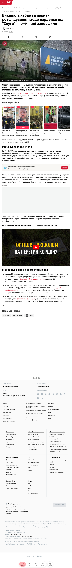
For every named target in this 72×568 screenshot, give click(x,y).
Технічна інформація (32, 420)
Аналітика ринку (11, 483)
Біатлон (30, 491)
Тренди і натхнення (12, 488)
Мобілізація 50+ (54, 439)
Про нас (5, 403)
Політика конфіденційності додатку (36, 410)
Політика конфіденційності (33, 403)
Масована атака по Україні (36, 444)
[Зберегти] (63, 36)
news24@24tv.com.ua (10, 386)
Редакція (5, 406)
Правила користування (9, 421)
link (38, 394)
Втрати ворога (32, 449)
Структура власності (54, 409)
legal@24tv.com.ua (27, 536)
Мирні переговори (33, 439)
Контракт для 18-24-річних (58, 444)
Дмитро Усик (10, 28)
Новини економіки (12, 457)
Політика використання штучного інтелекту (35, 407)
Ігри (49, 418)
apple (20, 544)
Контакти (51, 403)
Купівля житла (10, 486)
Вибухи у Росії (32, 447)
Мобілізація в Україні (57, 432)
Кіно (29, 457)
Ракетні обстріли (33, 434)
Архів (49, 412)
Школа (52, 464)
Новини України (14, 8)
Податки (8, 472)
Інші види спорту (33, 493)
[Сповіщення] (70, 2)
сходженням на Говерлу (25, 299)
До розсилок (59, 505)
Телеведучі (6, 415)
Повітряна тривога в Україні (36, 442)
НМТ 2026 (52, 467)
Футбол (30, 486)
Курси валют (10, 462)
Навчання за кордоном (57, 472)
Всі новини (10, 432)
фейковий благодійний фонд (32, 279)
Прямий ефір (10, 439)
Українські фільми (33, 462)
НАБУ (11, 32)
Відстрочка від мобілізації (58, 446)
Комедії (30, 467)
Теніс (29, 488)
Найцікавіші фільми (34, 460)
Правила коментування (32, 416)
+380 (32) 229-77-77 (15, 534)
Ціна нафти (9, 460)
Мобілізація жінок (55, 441)
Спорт (30, 481)
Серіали (30, 470)
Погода (8, 447)
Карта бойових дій (33, 437)
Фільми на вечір (33, 465)
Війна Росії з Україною (36, 432)
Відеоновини (10, 442)
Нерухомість (10, 481)
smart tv (31, 544)
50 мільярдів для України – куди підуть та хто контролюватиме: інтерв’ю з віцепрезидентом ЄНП (34, 141)
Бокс (29, 483)
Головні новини (11, 434)
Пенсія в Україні (11, 475)
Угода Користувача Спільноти (34, 413)
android (10, 544)
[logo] (8, 2)
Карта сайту (51, 415)
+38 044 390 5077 (43, 386)
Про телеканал (7, 412)
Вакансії (50, 406)
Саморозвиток (54, 469)
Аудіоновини (10, 444)
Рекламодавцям (7, 418)
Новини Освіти (55, 457)
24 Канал (5, 8)
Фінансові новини (11, 465)
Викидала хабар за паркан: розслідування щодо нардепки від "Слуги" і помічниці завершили (45, 8)
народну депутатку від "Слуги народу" (30, 93)
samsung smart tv (42, 544)
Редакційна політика (9, 409)
